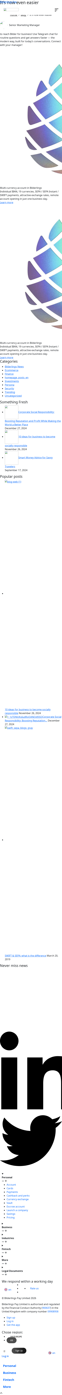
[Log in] (4, 1351)
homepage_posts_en (16, 377)
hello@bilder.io (13, 1278)
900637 (46, 1308)
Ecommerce (11, 370)
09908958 (53, 1311)
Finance (9, 374)
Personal (9, 1366)
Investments (12, 381)
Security (9, 388)
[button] (8, 1290)
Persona (9, 384)
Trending (10, 392)
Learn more (6, 202)
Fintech (8, 1380)
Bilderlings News (14, 366)
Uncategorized (13, 395)
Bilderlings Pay (8, 1)
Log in (5, 1356)
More (7, 1387)
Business (9, 1373)
